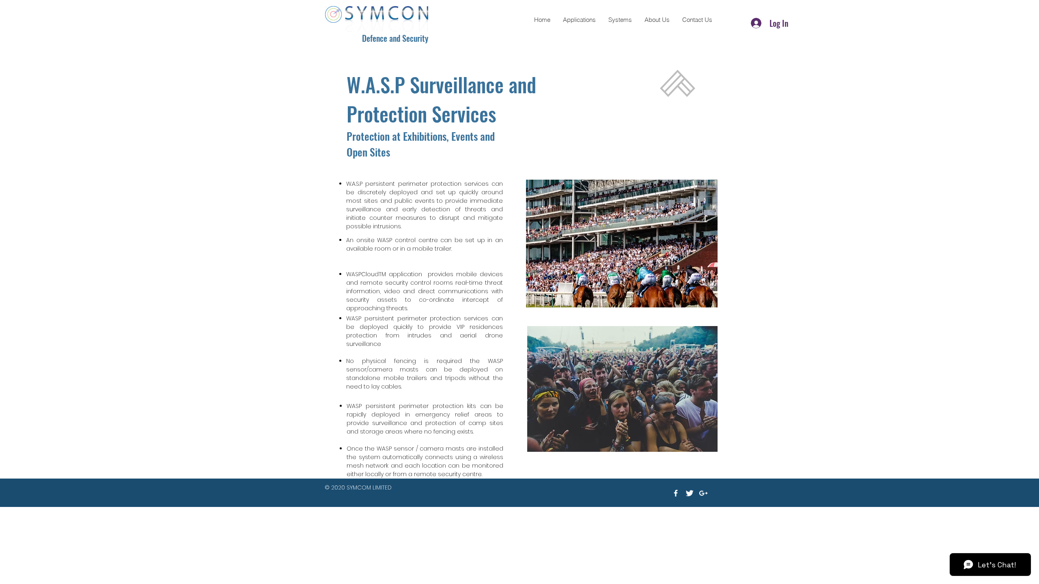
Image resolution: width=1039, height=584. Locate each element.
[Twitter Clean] (689, 493)
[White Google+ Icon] (703, 493)
